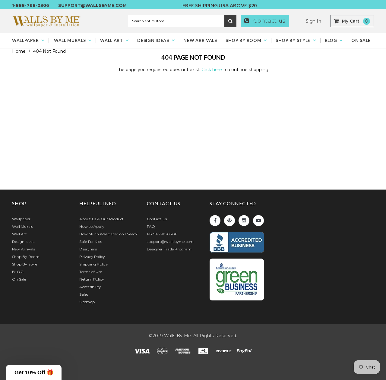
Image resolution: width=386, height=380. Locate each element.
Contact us (269, 20)
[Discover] (224, 350)
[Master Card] (163, 350)
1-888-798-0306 (30, 5)
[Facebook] (215, 220)
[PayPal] (244, 350)
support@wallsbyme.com (92, 5)
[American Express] (183, 350)
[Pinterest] (229, 220)
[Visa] (142, 350)
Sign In (313, 21)
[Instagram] (244, 220)
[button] (34, 372)
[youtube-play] (258, 220)
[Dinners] (204, 350)
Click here (212, 69)
